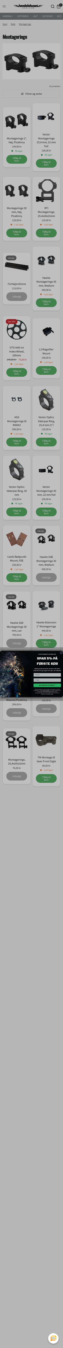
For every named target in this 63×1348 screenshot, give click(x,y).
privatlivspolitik (46, 690)
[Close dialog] (61, 653)
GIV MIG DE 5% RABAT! (47, 685)
